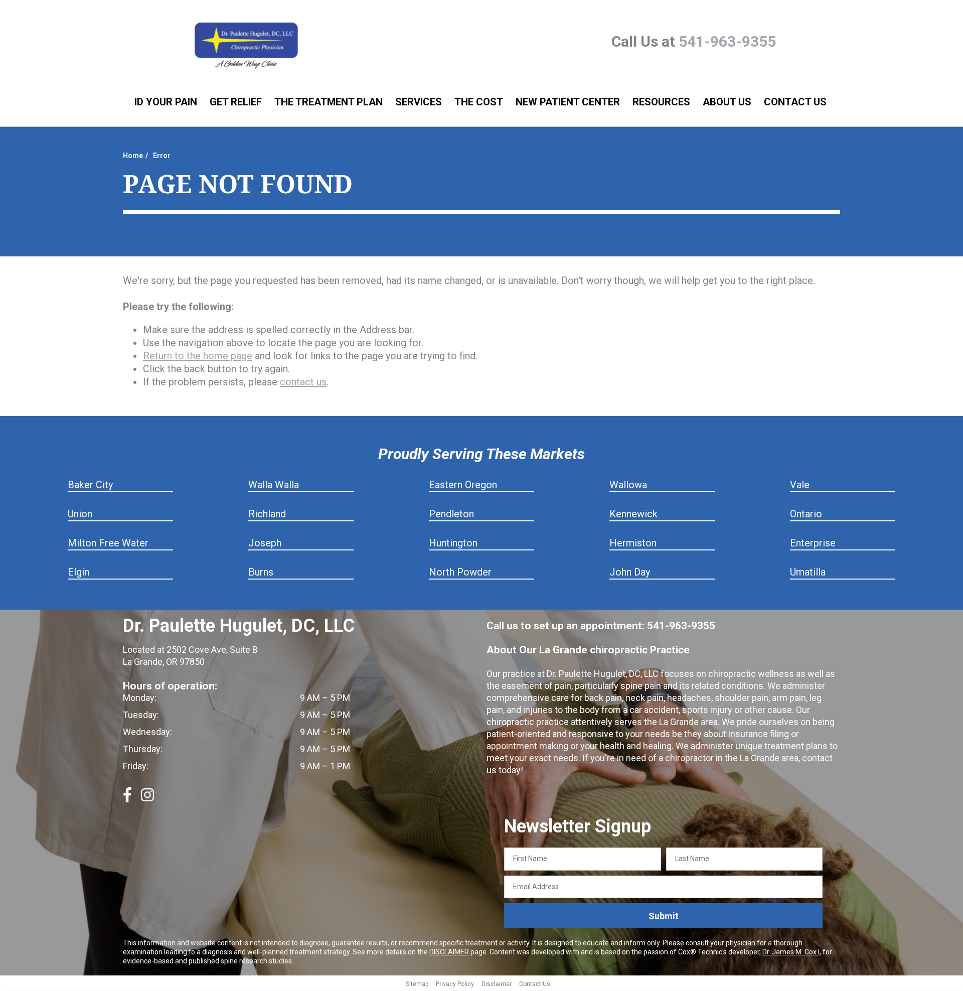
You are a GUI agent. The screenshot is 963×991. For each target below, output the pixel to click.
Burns (260, 572)
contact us (303, 382)
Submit (664, 916)
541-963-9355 (727, 41)
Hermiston (633, 543)
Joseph (264, 543)
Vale (800, 485)
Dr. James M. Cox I (791, 952)
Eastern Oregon (463, 485)
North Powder (460, 572)
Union (80, 514)
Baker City (90, 485)
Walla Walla (273, 485)
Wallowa (628, 485)
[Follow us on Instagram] (147, 799)
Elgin (78, 572)
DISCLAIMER (449, 952)
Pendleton (451, 514)
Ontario (806, 514)
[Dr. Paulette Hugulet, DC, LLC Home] (246, 46)
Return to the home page (197, 356)
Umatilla (808, 572)
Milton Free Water (108, 543)
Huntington (453, 543)
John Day (629, 572)
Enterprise (813, 543)
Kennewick (633, 514)
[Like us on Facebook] (127, 799)
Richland (267, 514)
